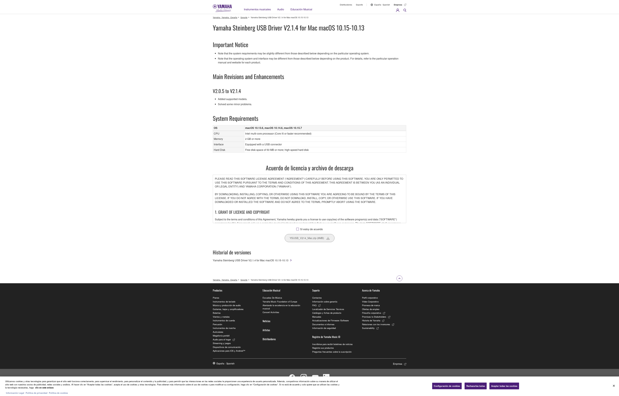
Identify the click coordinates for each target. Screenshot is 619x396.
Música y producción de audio (227, 305)
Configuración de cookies (447, 385)
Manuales (316, 316)
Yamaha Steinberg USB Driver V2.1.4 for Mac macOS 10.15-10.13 (250, 260)
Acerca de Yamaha (371, 290)
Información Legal (15, 392)
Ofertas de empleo (370, 309)
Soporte (359, 4)
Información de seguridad (324, 328)
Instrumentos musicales (257, 9)
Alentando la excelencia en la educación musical (281, 307)
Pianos (216, 297)
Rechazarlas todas (475, 385)
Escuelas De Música (272, 297)
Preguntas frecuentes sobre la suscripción (332, 351)
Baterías (217, 312)
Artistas (266, 330)
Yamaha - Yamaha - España (225, 17)
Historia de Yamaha (371, 320)
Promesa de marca (371, 305)
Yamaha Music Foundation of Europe (280, 301)
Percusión (217, 324)
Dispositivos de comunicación (227, 347)
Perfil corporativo (370, 297)
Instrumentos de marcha (224, 328)
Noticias (266, 321)
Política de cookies (58, 392)
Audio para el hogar (222, 339)
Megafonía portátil (221, 335)
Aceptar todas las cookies (504, 385)
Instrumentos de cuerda (224, 320)
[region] (309, 386)
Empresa (398, 4)
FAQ (314, 305)
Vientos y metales (221, 316)
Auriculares (218, 331)
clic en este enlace (44, 387)
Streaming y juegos (222, 343)
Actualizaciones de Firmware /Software (330, 320)
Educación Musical (301, 9)
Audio (280, 9)
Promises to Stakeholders (374, 316)
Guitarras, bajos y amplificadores (228, 309)
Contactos (317, 297)
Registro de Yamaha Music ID (326, 337)
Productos (217, 290)
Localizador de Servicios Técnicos (328, 309)
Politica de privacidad (36, 392)
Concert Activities (271, 312)
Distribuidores (346, 4)
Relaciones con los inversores (376, 324)
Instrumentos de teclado (224, 301)
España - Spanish (382, 4)
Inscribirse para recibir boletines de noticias (332, 344)
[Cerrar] (613, 385)
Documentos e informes (323, 324)
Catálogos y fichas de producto (326, 312)
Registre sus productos (323, 347)
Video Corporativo (370, 301)
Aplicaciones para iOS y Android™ (229, 350)
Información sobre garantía (324, 301)
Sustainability (368, 328)
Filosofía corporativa (371, 312)
